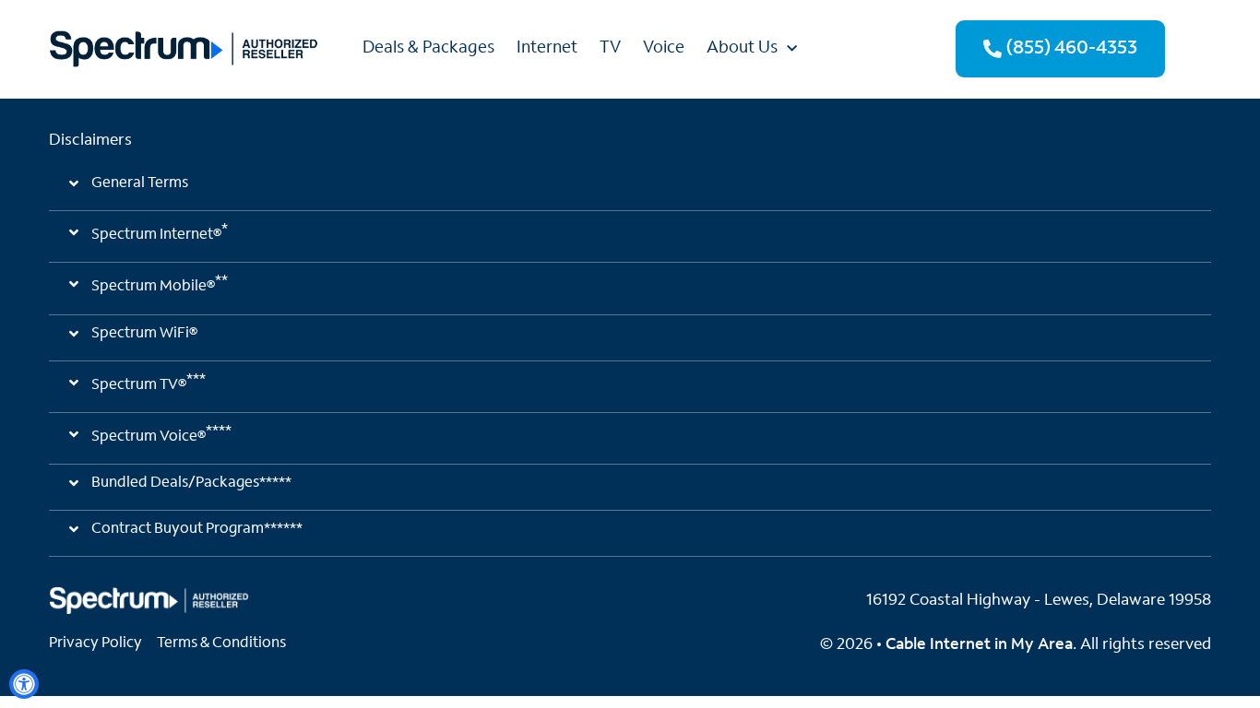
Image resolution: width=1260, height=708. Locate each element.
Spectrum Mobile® (159, 284)
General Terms (139, 183)
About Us (742, 49)
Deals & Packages (428, 49)
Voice (663, 49)
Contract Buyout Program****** (197, 529)
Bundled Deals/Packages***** (191, 483)
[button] (630, 191)
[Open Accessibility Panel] (24, 684)
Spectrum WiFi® (144, 333)
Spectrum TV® (148, 382)
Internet (547, 49)
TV (610, 49)
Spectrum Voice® (161, 434)
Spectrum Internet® (159, 232)
